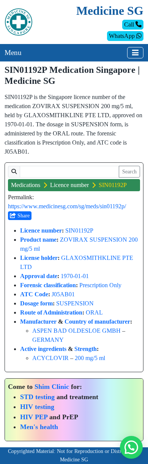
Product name (38, 239)
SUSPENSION (75, 303)
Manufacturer (38, 321)
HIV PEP (33, 417)
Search (129, 172)
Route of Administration (51, 312)
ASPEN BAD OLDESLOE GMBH (76, 330)
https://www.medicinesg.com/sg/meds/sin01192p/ (67, 206)
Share (23, 216)
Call (129, 24)
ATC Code (34, 294)
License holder (39, 258)
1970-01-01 (75, 276)
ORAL (94, 312)
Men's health (39, 427)
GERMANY (48, 340)
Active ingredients (43, 349)
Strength (85, 349)
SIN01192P (79, 230)
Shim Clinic (52, 386)
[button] (131, 447)
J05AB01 (63, 294)
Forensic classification (48, 285)
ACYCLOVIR (50, 358)
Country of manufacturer (97, 321)
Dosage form (36, 303)
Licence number (69, 185)
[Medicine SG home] (19, 21)
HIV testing (37, 407)
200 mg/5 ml (90, 358)
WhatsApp (122, 36)
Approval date (38, 276)
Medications (25, 185)
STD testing (37, 397)
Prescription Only (100, 285)
